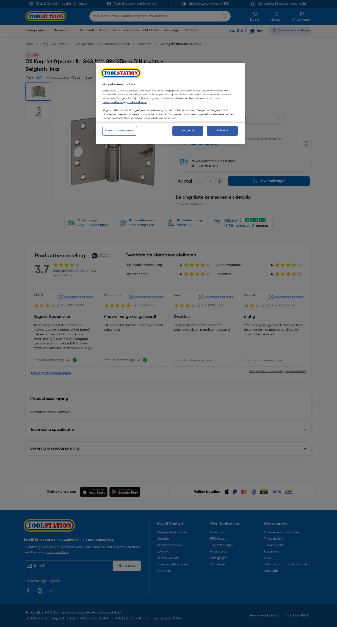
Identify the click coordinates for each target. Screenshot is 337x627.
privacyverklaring (112, 102)
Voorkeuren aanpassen (119, 130)
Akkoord (222, 130)
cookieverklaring (137, 102)
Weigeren (188, 130)
